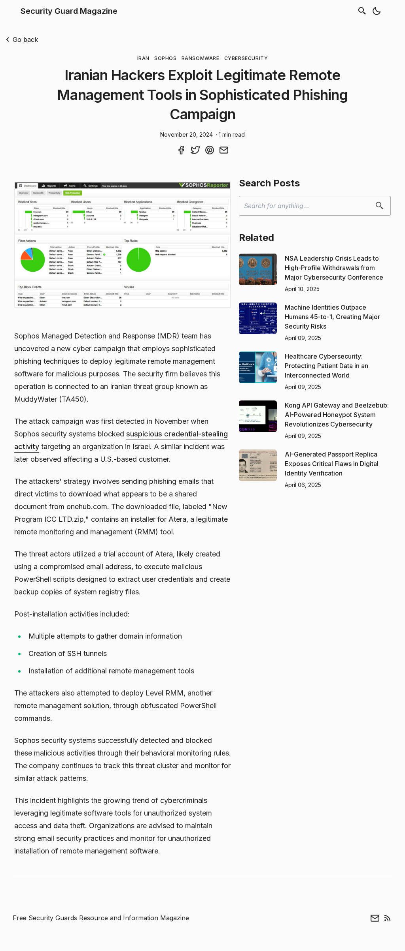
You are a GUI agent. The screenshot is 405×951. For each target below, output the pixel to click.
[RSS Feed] (387, 918)
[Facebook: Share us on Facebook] (181, 150)
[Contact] (375, 918)
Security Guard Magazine (69, 11)
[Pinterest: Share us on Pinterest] (209, 150)
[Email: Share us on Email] (224, 150)
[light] (376, 11)
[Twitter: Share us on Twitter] (195, 150)
